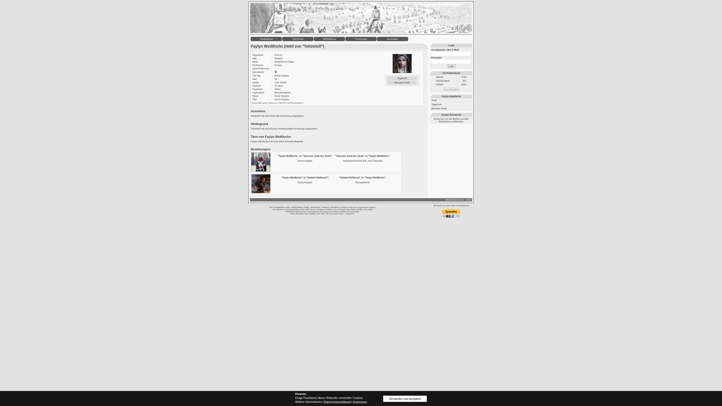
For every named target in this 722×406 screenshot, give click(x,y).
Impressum (360, 401)
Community (361, 39)
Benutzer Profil (402, 82)
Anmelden (392, 39)
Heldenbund (266, 39)
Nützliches (298, 39)
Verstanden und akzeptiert (405, 398)
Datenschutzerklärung (337, 401)
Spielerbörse (329, 39)
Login (451, 66)
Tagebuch (402, 78)
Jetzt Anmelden (451, 89)
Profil (434, 100)
